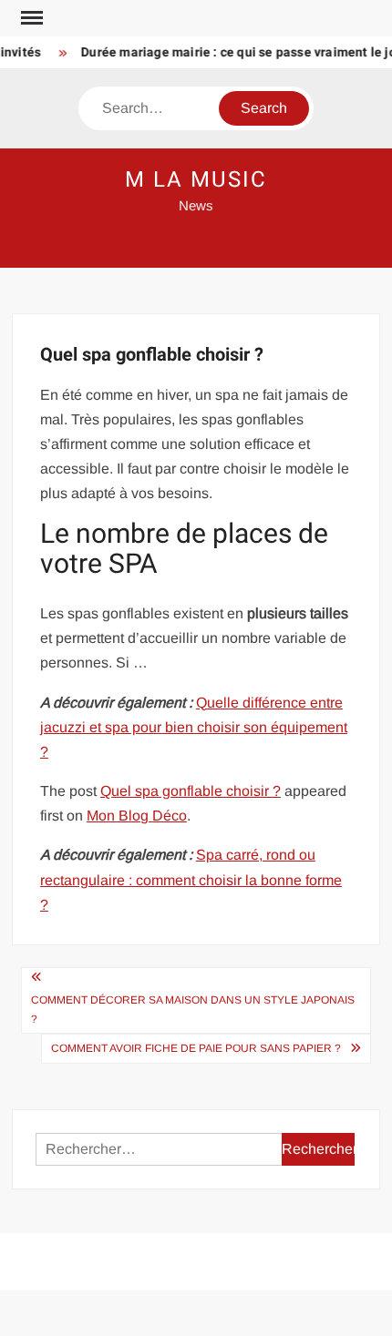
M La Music (195, 180)
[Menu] (30, 18)
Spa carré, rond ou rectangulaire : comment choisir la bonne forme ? (191, 879)
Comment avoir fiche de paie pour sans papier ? (196, 1048)
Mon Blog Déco (137, 815)
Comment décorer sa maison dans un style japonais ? (193, 1009)
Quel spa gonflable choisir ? (190, 791)
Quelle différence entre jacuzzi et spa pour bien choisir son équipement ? (193, 727)
